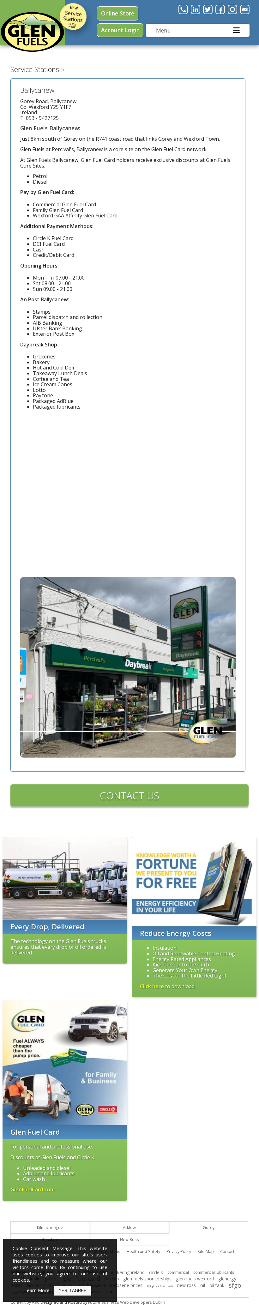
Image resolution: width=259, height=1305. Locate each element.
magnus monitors (160, 1285)
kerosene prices (126, 1285)
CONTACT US (129, 795)
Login (120, 30)
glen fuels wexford (195, 1279)
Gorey (208, 1227)
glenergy (227, 1279)
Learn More (37, 1290)
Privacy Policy (178, 1251)
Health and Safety (143, 1251)
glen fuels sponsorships (147, 1279)
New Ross (129, 1239)
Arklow (129, 1227)
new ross (186, 1285)
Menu (163, 30)
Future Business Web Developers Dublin (126, 1302)
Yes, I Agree (73, 1290)
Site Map (205, 1251)
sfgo (235, 1285)
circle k (156, 1272)
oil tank (216, 1285)
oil (202, 1285)
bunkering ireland (127, 1272)
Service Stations (73, 17)
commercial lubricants (213, 1272)
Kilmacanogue (50, 1227)
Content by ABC (24, 1302)
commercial (178, 1272)
